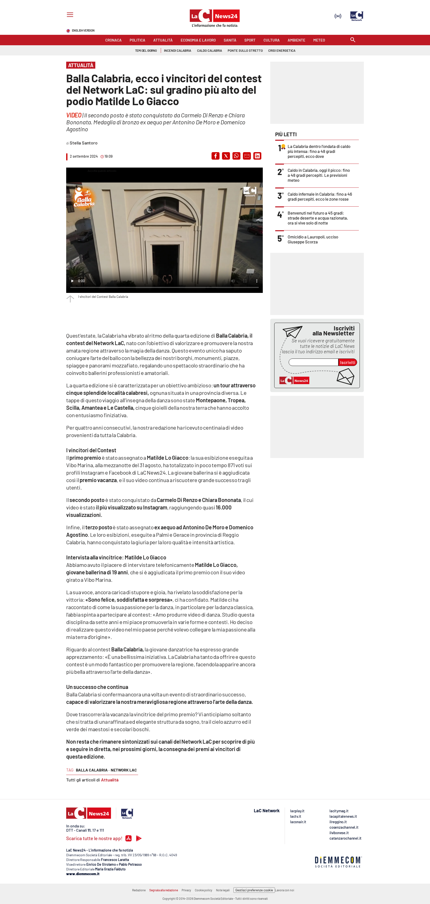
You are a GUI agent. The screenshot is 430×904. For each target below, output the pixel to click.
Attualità (109, 779)
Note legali (223, 890)
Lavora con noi (284, 890)
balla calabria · (92, 770)
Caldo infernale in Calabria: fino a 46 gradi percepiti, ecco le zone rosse (320, 196)
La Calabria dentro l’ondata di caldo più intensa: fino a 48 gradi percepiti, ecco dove (319, 151)
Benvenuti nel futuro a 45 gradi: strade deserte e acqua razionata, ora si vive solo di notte (318, 217)
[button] (215, 156)
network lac (124, 770)
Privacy (186, 890)
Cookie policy (203, 890)
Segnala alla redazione (163, 890)
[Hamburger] (69, 15)
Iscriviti (347, 362)
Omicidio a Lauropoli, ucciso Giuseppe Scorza (313, 239)
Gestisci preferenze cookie (254, 890)
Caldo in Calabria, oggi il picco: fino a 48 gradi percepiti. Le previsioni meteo (319, 175)
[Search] (352, 40)
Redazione (139, 890)
